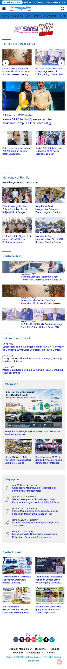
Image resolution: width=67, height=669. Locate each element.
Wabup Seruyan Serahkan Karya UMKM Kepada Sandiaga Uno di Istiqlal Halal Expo (35, 501)
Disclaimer (41, 648)
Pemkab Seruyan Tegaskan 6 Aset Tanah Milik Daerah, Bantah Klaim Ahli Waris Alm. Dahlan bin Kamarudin (41, 278)
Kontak (51, 652)
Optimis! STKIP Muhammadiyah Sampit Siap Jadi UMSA (36, 524)
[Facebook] (16, 640)
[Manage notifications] (59, 661)
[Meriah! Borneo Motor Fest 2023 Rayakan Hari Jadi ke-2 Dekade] (18, 446)
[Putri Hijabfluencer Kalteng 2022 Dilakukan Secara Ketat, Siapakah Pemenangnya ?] (17, 138)
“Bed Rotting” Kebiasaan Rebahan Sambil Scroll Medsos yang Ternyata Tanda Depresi (48, 579)
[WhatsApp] (40, 640)
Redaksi (54, 648)
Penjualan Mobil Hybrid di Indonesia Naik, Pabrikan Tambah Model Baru (32, 433)
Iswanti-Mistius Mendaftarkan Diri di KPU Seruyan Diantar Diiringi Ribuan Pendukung (49, 239)
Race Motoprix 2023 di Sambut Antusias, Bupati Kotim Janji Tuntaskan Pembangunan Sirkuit (48, 460)
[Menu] (4, 8)
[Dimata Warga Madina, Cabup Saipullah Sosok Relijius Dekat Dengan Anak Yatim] (17, 195)
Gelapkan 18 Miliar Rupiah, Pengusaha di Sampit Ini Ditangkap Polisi (34, 489)
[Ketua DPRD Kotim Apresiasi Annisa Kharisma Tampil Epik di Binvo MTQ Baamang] (33, 96)
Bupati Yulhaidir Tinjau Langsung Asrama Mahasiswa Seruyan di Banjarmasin (34, 535)
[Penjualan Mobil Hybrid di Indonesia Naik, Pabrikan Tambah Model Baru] (33, 408)
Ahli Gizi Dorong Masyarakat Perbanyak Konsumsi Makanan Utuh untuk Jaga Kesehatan (15, 609)
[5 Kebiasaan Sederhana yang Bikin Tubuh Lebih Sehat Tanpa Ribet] (50, 595)
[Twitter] (22, 640)
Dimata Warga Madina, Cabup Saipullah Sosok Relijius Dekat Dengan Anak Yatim (15, 209)
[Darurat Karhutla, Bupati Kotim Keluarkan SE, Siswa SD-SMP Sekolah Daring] (33, 291)
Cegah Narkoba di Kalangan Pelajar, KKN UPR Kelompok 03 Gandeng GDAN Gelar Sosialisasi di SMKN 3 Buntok (33, 348)
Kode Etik (18, 652)
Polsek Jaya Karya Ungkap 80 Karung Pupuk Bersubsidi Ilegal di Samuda (32, 371)
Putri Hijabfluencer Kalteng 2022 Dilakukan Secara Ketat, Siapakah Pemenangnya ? (16, 151)
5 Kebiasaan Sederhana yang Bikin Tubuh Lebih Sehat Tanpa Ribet (48, 609)
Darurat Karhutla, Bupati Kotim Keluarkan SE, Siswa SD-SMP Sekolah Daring (41, 302)
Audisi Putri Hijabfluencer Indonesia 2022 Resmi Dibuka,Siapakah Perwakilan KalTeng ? (49, 151)
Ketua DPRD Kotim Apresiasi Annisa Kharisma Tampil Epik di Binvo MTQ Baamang (27, 123)
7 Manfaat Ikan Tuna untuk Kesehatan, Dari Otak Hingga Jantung (16, 579)
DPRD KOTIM (8, 114)
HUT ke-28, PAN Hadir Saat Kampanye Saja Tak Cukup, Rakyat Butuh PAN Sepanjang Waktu (38, 71)
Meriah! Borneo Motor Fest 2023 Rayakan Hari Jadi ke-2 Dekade (18, 460)
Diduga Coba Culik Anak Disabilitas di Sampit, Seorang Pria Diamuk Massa (32, 360)
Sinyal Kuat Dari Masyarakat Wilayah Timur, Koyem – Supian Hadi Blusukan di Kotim (47, 209)
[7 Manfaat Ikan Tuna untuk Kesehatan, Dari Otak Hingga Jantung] (17, 565)
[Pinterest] (28, 640)
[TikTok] (46, 639)
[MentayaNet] (20, 8)
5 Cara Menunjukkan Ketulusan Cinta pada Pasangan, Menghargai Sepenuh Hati (35, 512)
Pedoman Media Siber (20, 648)
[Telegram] (52, 639)
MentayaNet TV (35, 652)
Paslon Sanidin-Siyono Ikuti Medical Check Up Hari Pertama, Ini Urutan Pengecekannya (16, 239)
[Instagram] (34, 640)
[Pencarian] (63, 8)
